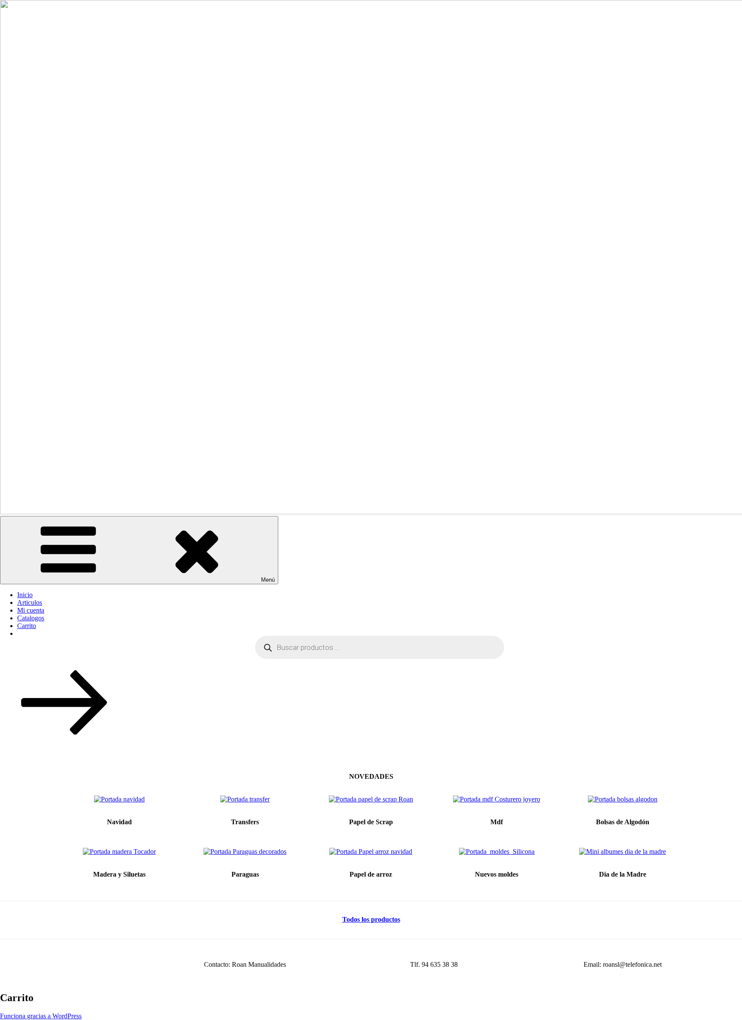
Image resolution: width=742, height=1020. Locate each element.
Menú (268, 580)
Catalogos (30, 618)
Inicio (25, 594)
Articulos (29, 602)
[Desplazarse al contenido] (64, 732)
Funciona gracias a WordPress (41, 1016)
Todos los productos (371, 919)
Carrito (26, 625)
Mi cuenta (30, 610)
